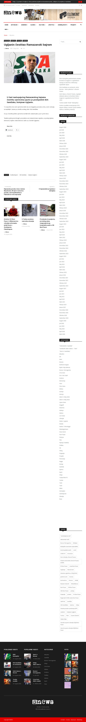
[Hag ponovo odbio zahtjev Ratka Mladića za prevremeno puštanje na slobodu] (75, 674)
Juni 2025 (61, 165)
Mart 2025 (62, 173)
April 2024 (62, 202)
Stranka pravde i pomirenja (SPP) (68, 608)
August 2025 (62, 159)
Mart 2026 (62, 140)
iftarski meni (70, 569)
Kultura (42, 25)
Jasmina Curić (63, 576)
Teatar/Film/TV (63, 477)
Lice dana (62, 416)
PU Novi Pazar (77, 594)
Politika (19, 40)
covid (74, 550)
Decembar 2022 (63, 245)
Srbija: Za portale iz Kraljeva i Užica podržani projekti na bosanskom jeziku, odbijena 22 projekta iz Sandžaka (42, 1)
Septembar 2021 (63, 286)
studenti (62, 612)
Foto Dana (62, 386)
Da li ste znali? (63, 375)
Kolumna (61, 407)
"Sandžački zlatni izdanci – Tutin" (68, 348)
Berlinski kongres (64, 364)
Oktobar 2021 (63, 283)
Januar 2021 (62, 307)
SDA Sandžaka (23, 175)
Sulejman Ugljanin (32, 175)
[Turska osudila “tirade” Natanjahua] (8, 682)
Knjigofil (61, 405)
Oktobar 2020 (63, 315)
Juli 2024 (61, 194)
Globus (33, 25)
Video (60, 488)
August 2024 (62, 192)
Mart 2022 (62, 269)
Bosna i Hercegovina (65, 370)
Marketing (31, 5)
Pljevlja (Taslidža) (64, 442)
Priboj (61, 450)
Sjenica (61, 469)
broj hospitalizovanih (65, 550)
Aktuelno (14, 25)
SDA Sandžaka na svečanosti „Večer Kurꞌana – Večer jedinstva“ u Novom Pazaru (69, 89)
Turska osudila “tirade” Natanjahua (68, 103)
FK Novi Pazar (63, 566)
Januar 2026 (62, 146)
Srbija (60, 475)
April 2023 (62, 235)
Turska (61, 480)
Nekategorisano (63, 429)
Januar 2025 (62, 178)
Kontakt (37, 5)
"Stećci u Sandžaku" (64, 351)
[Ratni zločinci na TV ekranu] (75, 681)
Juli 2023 (61, 226)
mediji (76, 580)
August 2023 (62, 224)
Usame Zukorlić (75, 615)
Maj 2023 (61, 232)
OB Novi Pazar (72, 587)
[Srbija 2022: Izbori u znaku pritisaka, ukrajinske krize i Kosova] (28, 665)
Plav (60, 440)
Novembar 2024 (63, 183)
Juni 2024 (61, 197)
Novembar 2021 (63, 280)
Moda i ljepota (63, 421)
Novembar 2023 (63, 216)
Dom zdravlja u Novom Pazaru (68, 557)
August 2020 (62, 320)
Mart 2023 (62, 237)
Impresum (24, 5)
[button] (79, 2)
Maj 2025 (61, 167)
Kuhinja (61, 410)
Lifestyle (51, 25)
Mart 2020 (62, 334)
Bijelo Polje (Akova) (64, 367)
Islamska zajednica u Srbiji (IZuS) (68, 573)
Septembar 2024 (63, 189)
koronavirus (63, 580)
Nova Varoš (62, 432)
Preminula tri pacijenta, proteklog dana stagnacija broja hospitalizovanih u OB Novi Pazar (47, 223)
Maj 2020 (61, 329)
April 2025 (62, 170)
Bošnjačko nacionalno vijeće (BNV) (69, 546)
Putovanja (62, 459)
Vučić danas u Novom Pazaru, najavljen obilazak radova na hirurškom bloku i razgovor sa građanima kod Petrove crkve (70, 97)
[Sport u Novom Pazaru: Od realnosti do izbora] (28, 657)
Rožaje (61, 464)
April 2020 (62, 331)
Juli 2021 (61, 291)
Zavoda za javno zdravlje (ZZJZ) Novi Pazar (69, 623)
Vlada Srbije (63, 619)
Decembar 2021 (63, 278)
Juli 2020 (61, 323)
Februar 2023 (63, 240)
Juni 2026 (61, 132)
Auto (60, 359)
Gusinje (61, 391)
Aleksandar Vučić (64, 539)
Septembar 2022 (63, 253)
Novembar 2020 (63, 312)
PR (60, 448)
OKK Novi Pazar (64, 591)
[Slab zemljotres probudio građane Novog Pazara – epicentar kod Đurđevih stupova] (67, 688)
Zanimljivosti (62, 25)
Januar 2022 (62, 275)
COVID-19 (62, 553)
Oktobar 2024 (63, 186)
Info (6, 29)
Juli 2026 (61, 130)
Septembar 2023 (63, 221)
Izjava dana (62, 402)
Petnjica (61, 437)
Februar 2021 (63, 304)
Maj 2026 (61, 135)
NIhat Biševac (74, 584)
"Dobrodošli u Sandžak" (65, 346)
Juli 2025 (61, 162)
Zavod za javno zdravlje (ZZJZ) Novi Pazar (69, 629)
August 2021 (62, 288)
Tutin (60, 483)
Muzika (61, 424)
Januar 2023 (62, 243)
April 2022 (62, 267)
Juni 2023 (61, 229)
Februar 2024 (63, 208)
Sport (60, 472)
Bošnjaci (75, 543)
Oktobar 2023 (63, 218)
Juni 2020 (61, 326)
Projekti (73, 25)
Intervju (61, 394)
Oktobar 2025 (63, 154)
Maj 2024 (61, 200)
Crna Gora (62, 373)
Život (60, 499)
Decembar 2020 (63, 310)
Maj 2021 (61, 296)
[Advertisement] (34, 90)
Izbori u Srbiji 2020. (64, 397)
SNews (7, 48)
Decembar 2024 (63, 181)
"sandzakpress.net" (65, 536)
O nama (18, 5)
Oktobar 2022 (63, 251)
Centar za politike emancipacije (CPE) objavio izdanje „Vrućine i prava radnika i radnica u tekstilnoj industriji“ (70, 107)
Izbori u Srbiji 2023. (64, 399)
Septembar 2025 (63, 157)
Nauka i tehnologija (64, 426)
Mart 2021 (62, 302)
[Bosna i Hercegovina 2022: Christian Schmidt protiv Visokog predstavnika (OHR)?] (28, 673)
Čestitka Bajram (14, 175)
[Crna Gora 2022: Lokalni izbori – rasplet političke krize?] (28, 682)
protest (69, 594)
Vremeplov (62, 491)
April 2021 (62, 299)
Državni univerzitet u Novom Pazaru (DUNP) (69, 561)
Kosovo (71, 580)
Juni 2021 (61, 294)
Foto (60, 383)
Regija (61, 461)
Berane (61, 362)
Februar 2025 (63, 175)
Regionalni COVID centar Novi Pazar (69, 598)
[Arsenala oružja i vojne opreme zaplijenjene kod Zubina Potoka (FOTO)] (67, 681)
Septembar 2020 (63, 318)
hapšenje (62, 569)
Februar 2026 (63, 143)
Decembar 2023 (63, 213)
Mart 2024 (62, 205)
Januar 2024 (62, 210)
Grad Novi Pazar (74, 566)
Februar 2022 (63, 272)
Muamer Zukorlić (64, 584)
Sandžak (24, 25)
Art (60, 356)
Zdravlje (61, 496)
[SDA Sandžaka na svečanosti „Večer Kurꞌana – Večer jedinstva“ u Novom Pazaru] (8, 665)
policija (72, 591)
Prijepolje (61, 453)
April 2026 (62, 138)
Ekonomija (62, 381)
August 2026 (62, 127)
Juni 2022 (61, 261)
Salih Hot (62, 601)
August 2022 (62, 256)
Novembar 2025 (63, 151)
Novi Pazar (62, 434)
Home (6, 25)
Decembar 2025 (63, 149)
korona (71, 576)
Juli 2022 (61, 259)
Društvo (13, 40)
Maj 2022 (61, 264)
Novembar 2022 (63, 248)
